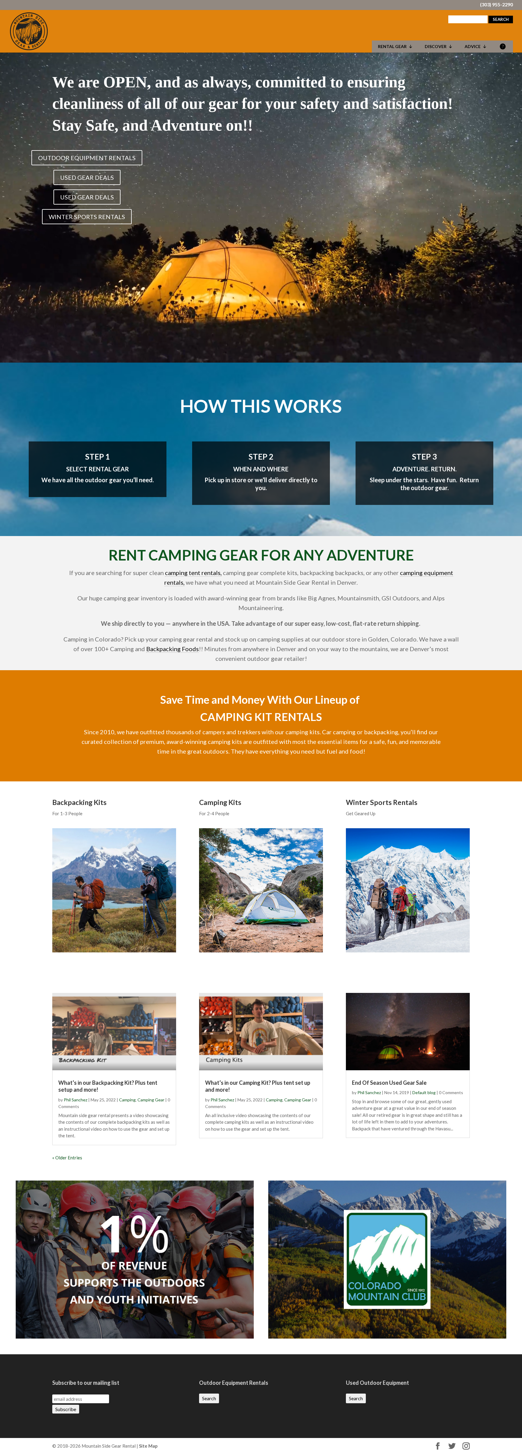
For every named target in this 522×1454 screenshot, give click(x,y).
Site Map (148, 1446)
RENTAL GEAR (392, 46)
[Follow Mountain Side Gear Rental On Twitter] (452, 1446)
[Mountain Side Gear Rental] (29, 30)
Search (209, 1398)
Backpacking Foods (172, 648)
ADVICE (473, 46)
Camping (127, 1099)
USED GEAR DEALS (87, 177)
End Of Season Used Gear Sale (389, 1082)
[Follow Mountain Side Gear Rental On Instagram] (466, 1446)
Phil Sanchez (75, 1099)
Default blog (424, 1092)
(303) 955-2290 (496, 5)
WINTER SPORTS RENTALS (87, 216)
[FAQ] (503, 46)
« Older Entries (67, 1157)
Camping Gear (150, 1099)
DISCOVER (435, 46)
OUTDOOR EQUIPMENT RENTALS (87, 157)
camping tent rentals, (193, 572)
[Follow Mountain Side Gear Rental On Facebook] (437, 1446)
